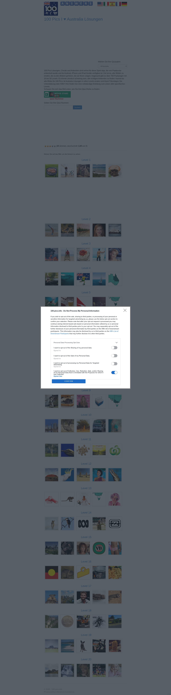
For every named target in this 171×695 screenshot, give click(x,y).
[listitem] (85, 342)
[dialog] (85, 348)
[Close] (126, 311)
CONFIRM (68, 381)
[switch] (114, 347)
